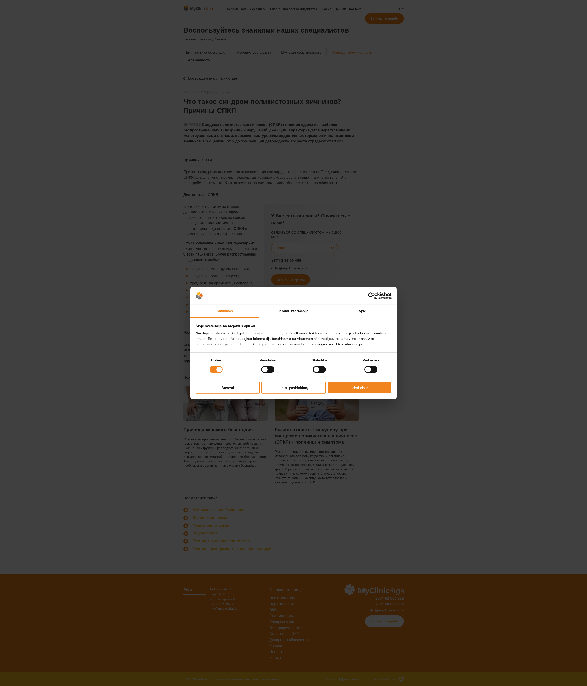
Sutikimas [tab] (225, 311)
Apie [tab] (362, 311)
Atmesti (228, 388)
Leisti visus (359, 388)
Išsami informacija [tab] (293, 311)
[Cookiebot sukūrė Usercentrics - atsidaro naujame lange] (372, 295)
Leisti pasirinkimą (294, 388)
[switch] (267, 369)
